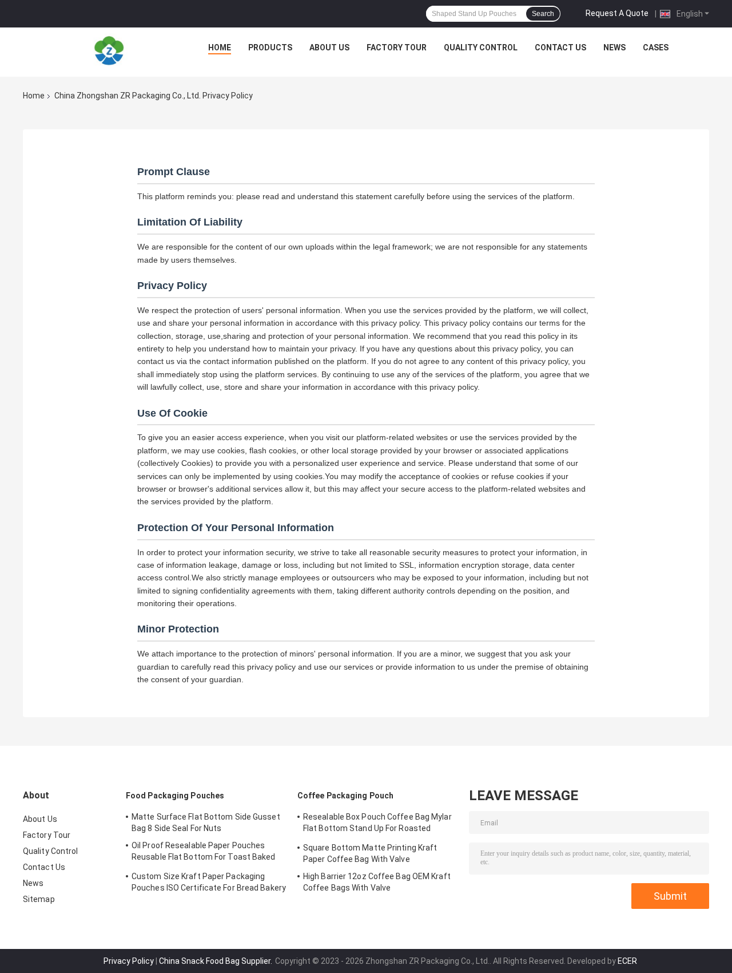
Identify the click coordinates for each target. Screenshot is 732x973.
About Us (329, 47)
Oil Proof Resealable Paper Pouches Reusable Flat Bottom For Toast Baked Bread (204, 853)
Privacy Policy (129, 961)
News (614, 47)
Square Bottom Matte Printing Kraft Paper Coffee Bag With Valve (370, 853)
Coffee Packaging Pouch (345, 795)
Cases (656, 47)
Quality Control (481, 47)
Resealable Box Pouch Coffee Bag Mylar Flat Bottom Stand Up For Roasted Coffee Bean (377, 824)
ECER (627, 961)
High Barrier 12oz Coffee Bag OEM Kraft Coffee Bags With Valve (377, 882)
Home (219, 47)
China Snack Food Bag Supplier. (216, 961)
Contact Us (560, 47)
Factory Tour (397, 47)
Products (270, 47)
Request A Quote (617, 13)
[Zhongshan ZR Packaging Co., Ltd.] (109, 50)
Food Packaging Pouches (175, 795)
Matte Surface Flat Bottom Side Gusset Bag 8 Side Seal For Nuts (206, 822)
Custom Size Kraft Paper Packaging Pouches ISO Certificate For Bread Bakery (209, 882)
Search (543, 14)
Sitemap (39, 899)
